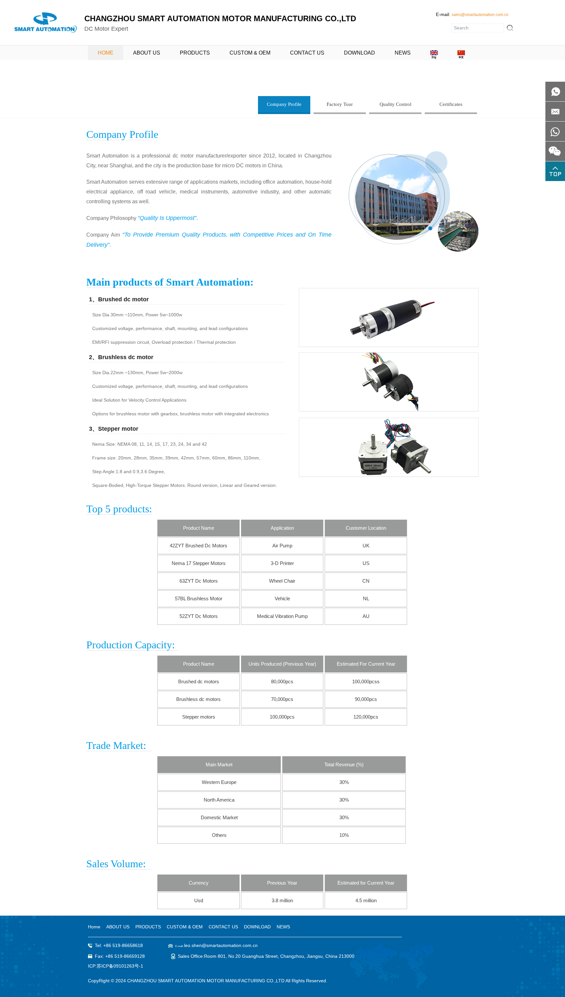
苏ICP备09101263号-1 (120, 966)
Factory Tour (340, 104)
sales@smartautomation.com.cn (480, 14)
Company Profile (284, 104)
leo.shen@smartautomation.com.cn (221, 945)
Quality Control (395, 104)
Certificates (450, 104)
